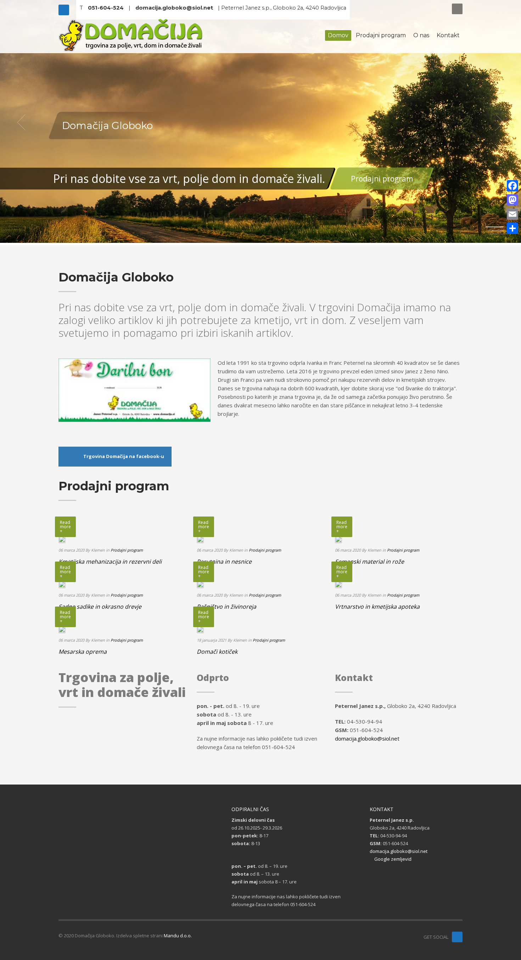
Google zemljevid (392, 859)
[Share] (512, 228)
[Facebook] (63, 10)
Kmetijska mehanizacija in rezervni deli (110, 561)
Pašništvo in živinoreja (226, 606)
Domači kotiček (217, 651)
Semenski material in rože (369, 561)
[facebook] (457, 937)
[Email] (512, 214)
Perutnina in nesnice (224, 561)
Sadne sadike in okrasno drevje (99, 606)
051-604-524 (106, 8)
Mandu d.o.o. (178, 935)
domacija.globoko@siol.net (174, 8)
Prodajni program (382, 179)
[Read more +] (62, 539)
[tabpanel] (260, 122)
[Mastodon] (512, 200)
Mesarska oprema (82, 651)
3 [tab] (496, 234)
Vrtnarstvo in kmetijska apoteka (377, 606)
